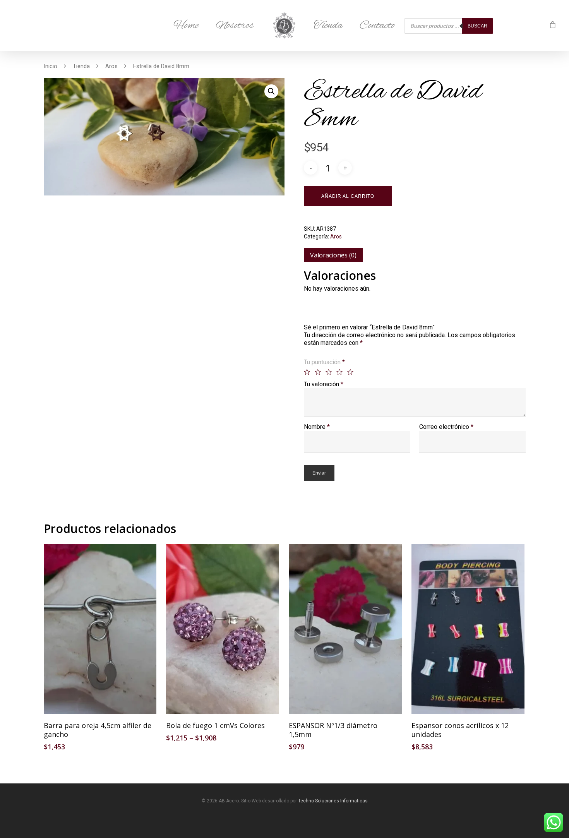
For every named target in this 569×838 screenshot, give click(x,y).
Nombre (317, 426)
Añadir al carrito (347, 196)
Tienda (328, 25)
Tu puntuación (324, 362)
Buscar (477, 26)
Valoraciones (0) (333, 255)
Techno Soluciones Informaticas (333, 801)
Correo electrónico (446, 426)
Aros (111, 65)
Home (186, 25)
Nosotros (235, 25)
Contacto (377, 25)
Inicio (50, 65)
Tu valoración (323, 384)
